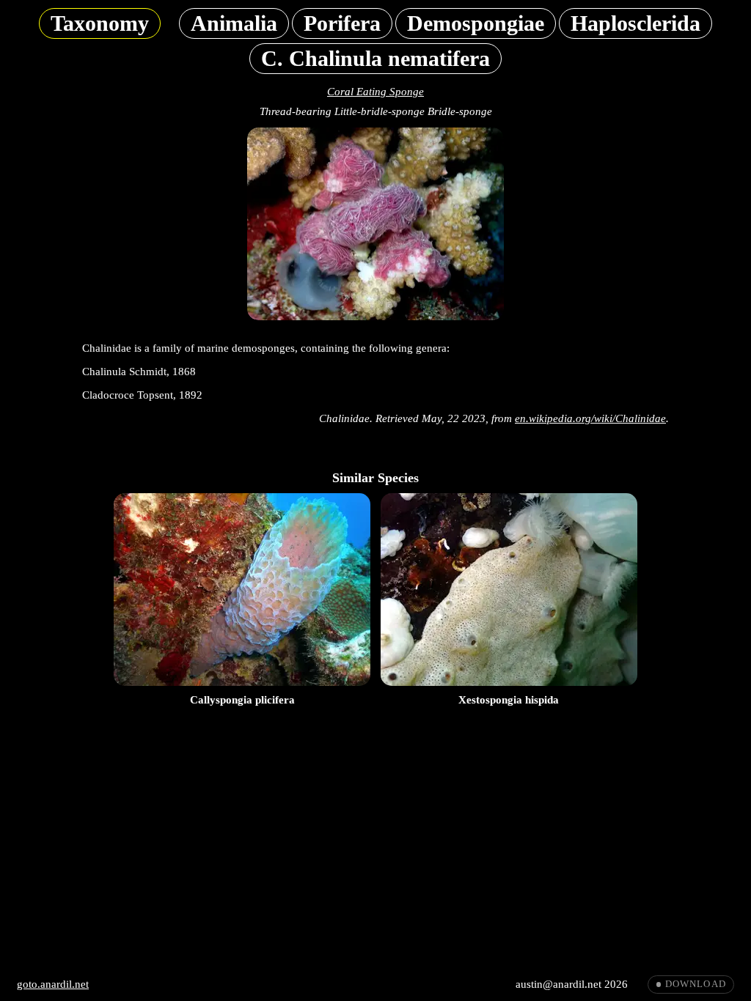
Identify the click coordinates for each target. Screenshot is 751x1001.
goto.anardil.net (53, 984)
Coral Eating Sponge (375, 91)
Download (695, 984)
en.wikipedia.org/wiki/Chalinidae (590, 418)
